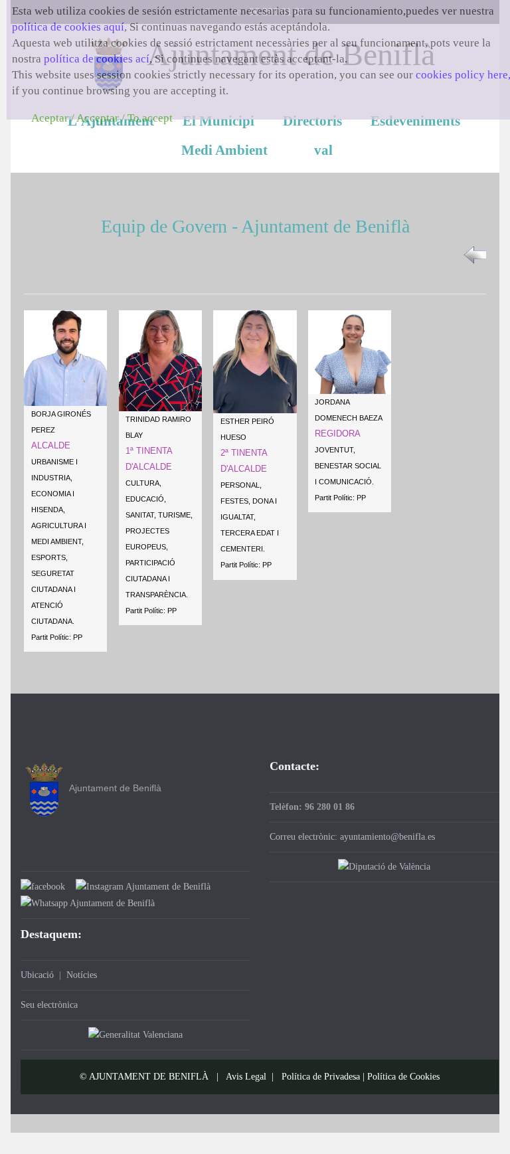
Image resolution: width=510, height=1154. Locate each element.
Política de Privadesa (321, 1077)
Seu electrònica (49, 1005)
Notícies (81, 975)
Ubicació (37, 975)
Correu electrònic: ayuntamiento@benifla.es (352, 837)
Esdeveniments (415, 121)
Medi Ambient (224, 150)
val (323, 150)
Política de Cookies (403, 1077)
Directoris (312, 121)
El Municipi (218, 121)
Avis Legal (246, 1077)
